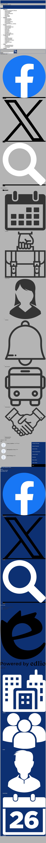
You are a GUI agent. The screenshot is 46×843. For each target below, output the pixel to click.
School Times (7, 30)
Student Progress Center (9, 26)
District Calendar (6, 608)
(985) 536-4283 (6, 469)
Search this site (7, 438)
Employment (5, 609)
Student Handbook (8, 19)
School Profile (7, 12)
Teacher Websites (8, 18)
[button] (5, 9)
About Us (2, 439)
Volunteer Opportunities (9, 33)
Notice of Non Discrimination (8, 607)
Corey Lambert (10, 443)
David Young (10, 455)
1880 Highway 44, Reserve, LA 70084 (7, 468)
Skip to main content (4, 3)
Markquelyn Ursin (11, 449)
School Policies (7, 20)
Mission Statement (8, 11)
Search (2, 52)
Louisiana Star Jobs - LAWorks (10, 23)
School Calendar (8, 27)
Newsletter (7, 31)
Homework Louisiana (9, 21)
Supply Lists (7, 28)
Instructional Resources (9, 45)
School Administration (9, 13)
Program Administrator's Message (11, 10)
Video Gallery (7, 16)
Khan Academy (7, 22)
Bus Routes (7, 29)
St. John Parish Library (9, 46)
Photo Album (7, 15)
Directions (7, 14)
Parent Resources (8, 32)
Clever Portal (7, 47)
